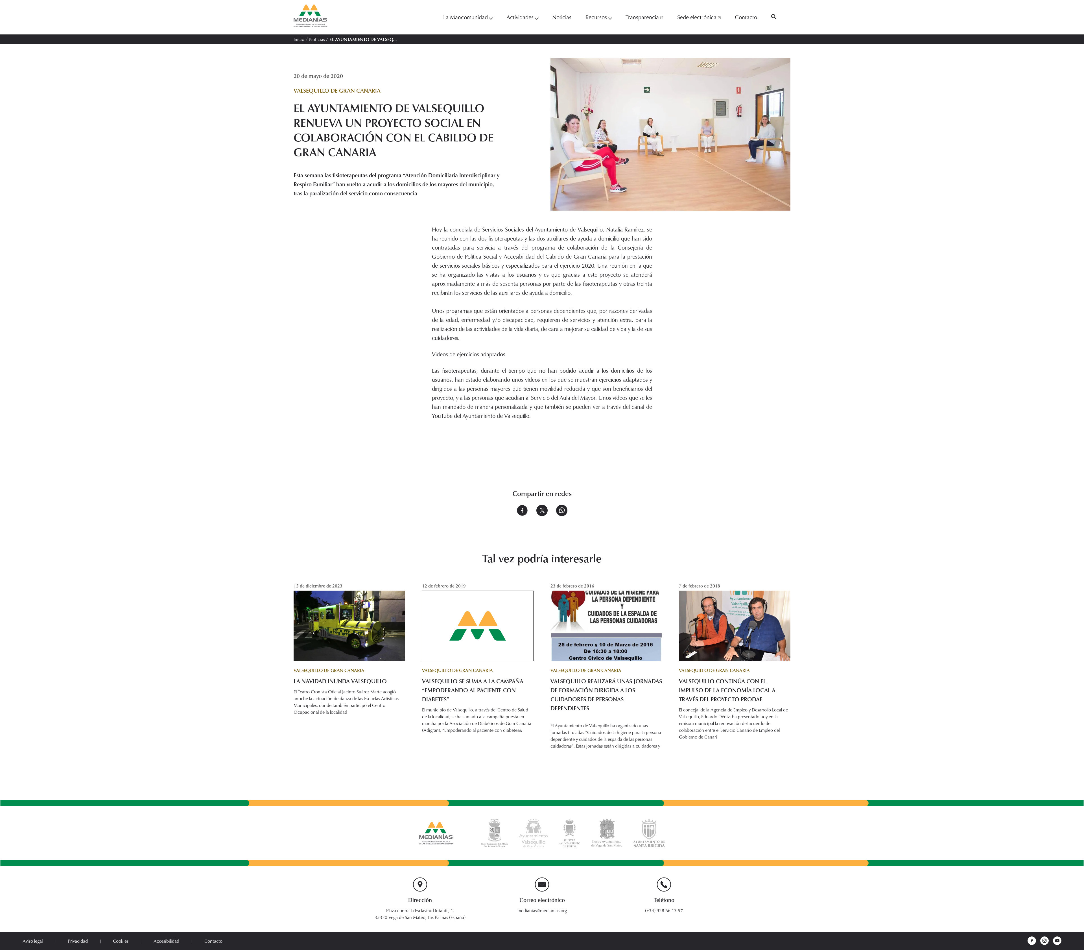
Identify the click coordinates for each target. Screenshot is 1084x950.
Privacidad (78, 941)
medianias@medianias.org (542, 910)
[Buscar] (773, 16)
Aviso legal (33, 941)
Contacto (746, 17)
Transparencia (643, 17)
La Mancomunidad (465, 17)
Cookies (120, 941)
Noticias (561, 17)
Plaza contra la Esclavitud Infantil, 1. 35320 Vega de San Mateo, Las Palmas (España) (420, 913)
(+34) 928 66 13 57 (664, 910)
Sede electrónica (697, 17)
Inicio (299, 39)
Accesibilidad (166, 941)
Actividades (520, 17)
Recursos (596, 17)
